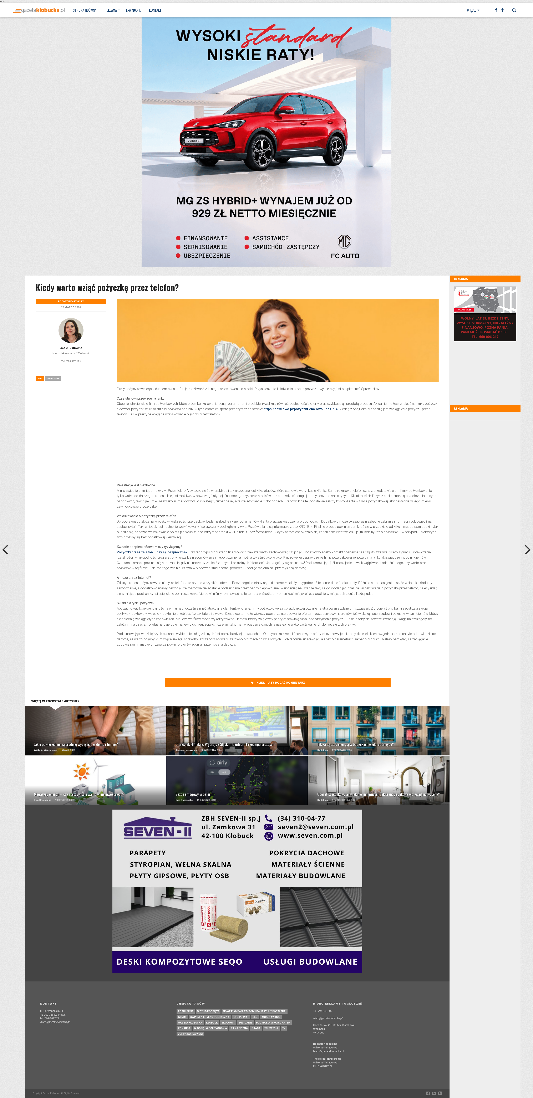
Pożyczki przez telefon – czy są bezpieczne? (152, 552)
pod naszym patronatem (273, 1022)
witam (182, 1017)
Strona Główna (84, 10)
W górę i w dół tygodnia (210, 1028)
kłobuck (212, 1022)
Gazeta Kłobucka (190, 1022)
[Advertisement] (278, 450)
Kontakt (155, 10)
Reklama (111, 10)
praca (256, 1028)
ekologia (228, 1022)
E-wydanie (133, 10)
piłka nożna (239, 1028)
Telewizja (271, 1028)
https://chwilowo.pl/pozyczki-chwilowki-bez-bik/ (301, 409)
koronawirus (271, 1017)
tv (283, 1028)
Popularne (53, 378)
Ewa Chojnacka (71, 347)
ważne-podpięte (208, 1011)
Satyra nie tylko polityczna (209, 1017)
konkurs (184, 1028)
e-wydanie (245, 1022)
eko (255, 1017)
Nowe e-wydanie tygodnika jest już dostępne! (254, 1011)
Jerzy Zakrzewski (190, 1033)
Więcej (471, 10)
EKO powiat (241, 1017)
